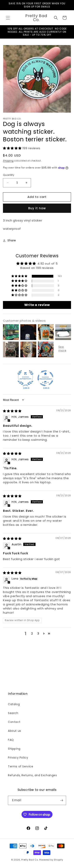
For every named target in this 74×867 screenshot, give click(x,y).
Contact (14, 722)
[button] (8, 17)
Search (13, 713)
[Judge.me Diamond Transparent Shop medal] (45, 378)
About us (14, 731)
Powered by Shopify (51, 859)
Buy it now (37, 208)
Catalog (14, 704)
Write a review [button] (37, 305)
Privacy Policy (18, 758)
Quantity (8, 175)
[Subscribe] (61, 800)
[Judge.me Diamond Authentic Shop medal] (25, 378)
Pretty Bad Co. (29, 859)
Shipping (8, 160)
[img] (12, 411)
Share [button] (11, 240)
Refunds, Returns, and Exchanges (32, 775)
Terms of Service (20, 766)
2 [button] (32, 633)
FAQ (11, 740)
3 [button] (38, 633)
